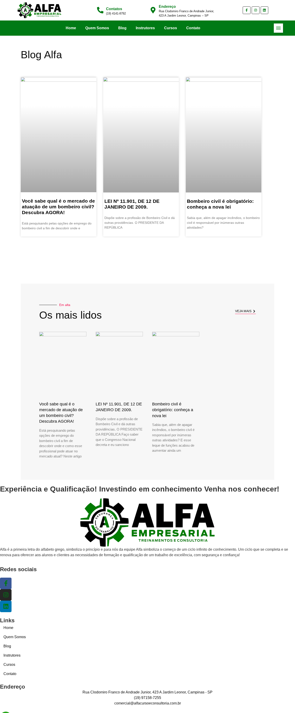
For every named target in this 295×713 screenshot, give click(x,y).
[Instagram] (256, 10)
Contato (193, 28)
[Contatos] (100, 10)
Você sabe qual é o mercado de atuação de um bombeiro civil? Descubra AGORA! (58, 206)
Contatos (114, 9)
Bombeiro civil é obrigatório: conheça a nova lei (172, 410)
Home (71, 28)
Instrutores (145, 28)
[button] (278, 28)
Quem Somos (97, 28)
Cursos (170, 28)
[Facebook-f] (247, 10)
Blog (122, 28)
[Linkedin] (264, 10)
